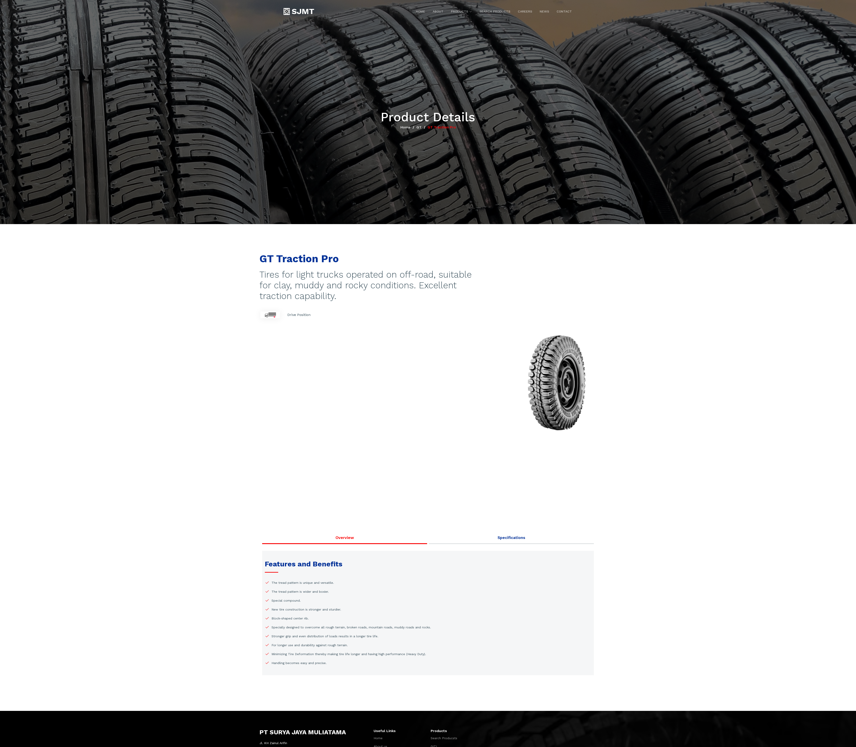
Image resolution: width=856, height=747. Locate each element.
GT (419, 127)
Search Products (494, 11)
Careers (525, 11)
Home (420, 11)
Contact (564, 11)
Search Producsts (444, 738)
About (438, 11)
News (544, 11)
